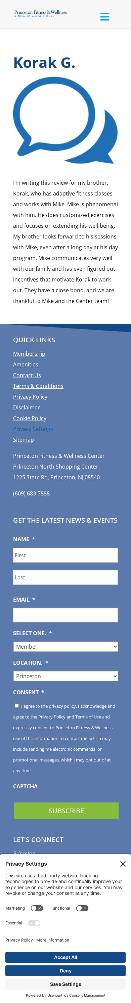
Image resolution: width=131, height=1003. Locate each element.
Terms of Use (88, 717)
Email (24, 599)
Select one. (32, 633)
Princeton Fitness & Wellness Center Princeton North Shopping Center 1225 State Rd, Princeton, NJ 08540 (59, 466)
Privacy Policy (30, 396)
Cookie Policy (29, 418)
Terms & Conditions (38, 386)
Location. (30, 662)
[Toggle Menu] (104, 16)
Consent (28, 692)
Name (24, 539)
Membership (29, 353)
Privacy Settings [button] (33, 429)
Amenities (25, 364)
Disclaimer (26, 407)
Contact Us (27, 375)
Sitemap (23, 439)
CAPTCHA (25, 786)
